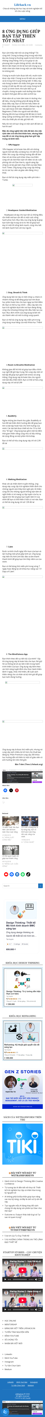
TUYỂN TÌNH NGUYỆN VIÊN (17, 1332)
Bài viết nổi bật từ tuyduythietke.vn (23, 1229)
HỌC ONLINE (10, 1320)
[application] (22, 1270)
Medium (8, 1369)
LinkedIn (8, 1354)
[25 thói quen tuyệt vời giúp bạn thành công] (10, 850)
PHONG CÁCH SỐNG (18, 45)
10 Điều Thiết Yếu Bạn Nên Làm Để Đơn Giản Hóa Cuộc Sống (10, 829)
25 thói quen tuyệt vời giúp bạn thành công (10, 857)
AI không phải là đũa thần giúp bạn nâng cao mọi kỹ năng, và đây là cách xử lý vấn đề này (23, 1199)
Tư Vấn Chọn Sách (13, 1365)
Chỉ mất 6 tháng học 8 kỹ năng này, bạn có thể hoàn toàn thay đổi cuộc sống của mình (29, 832)
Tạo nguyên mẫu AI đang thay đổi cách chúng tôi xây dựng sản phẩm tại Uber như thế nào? (23, 1208)
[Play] (5, 1279)
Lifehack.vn (22, 5)
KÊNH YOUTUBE (12, 1336)
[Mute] (36, 1279)
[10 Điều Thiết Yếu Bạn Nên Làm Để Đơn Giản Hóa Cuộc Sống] (10, 821)
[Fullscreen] (40, 1279)
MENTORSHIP (11, 1324)
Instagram (9, 1361)
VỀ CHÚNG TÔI (11, 1339)
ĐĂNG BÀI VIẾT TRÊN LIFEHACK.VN (20, 1328)
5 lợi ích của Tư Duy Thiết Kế (17, 1235)
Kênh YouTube (11, 1358)
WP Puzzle (26, 1398)
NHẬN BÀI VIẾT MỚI (13, 1343)
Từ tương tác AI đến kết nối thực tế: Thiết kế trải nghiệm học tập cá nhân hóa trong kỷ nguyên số (23, 1190)
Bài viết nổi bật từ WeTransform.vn (23, 1174)
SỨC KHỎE (29, 45)
